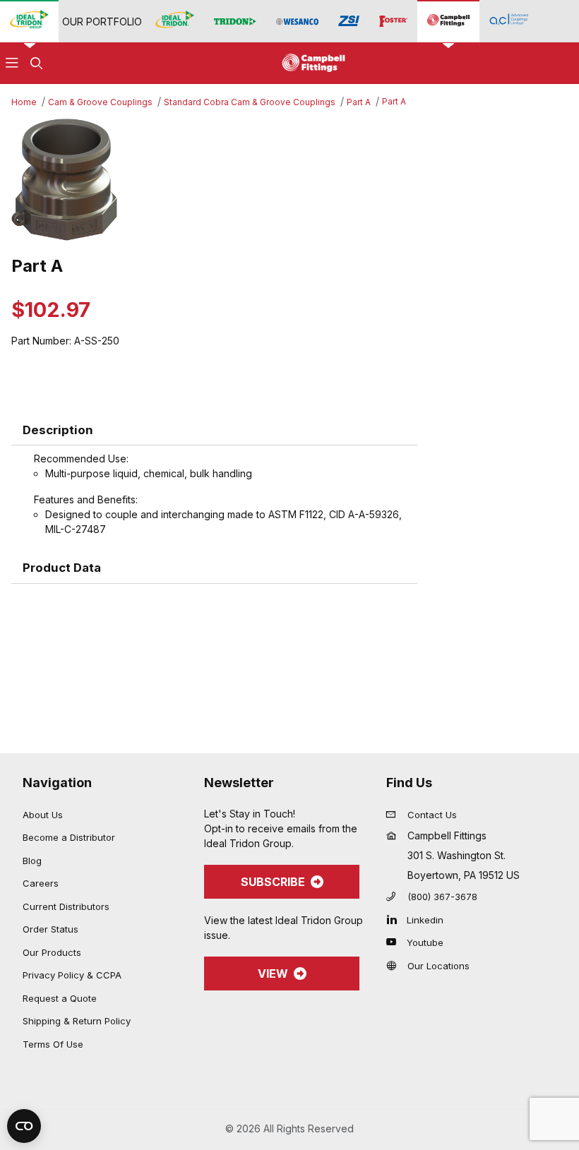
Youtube (425, 942)
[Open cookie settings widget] (24, 1126)
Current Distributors (66, 906)
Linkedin (425, 920)
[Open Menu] (12, 63)
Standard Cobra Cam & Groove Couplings (249, 102)
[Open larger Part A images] (289, 180)
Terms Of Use (53, 1044)
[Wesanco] (297, 21)
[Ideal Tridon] (174, 21)
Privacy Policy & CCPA (72, 975)
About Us (43, 814)
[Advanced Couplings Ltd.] (508, 20)
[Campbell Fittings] (448, 21)
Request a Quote (60, 998)
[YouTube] (395, 941)
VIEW (273, 973)
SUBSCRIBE (273, 882)
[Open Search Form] (36, 63)
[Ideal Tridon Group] (29, 21)
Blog (32, 860)
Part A (359, 102)
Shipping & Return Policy (77, 1020)
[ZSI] (348, 21)
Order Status (50, 929)
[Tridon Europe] (235, 21)
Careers (41, 883)
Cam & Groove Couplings (100, 102)
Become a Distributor (69, 837)
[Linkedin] (395, 919)
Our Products (52, 952)
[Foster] (393, 21)
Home (24, 102)
